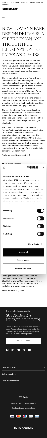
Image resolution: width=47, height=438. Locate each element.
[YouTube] (29, 350)
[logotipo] (10, 10)
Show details (33, 244)
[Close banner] (43, 167)
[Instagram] (13, 350)
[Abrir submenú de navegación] (43, 10)
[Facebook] (7, 350)
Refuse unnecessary (23, 268)
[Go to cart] (38, 9)
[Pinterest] (24, 350)
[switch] (40, 218)
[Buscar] (33, 9)
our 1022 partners (18, 180)
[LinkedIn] (18, 350)
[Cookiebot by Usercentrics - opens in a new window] (28, 167)
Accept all (23, 252)
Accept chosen (23, 260)
